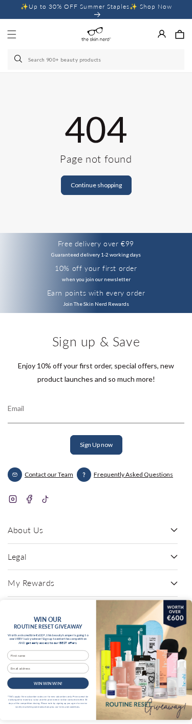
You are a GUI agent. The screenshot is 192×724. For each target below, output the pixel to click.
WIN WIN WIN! (48, 682)
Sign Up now (96, 444)
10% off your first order (96, 268)
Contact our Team (49, 474)
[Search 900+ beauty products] (19, 59)
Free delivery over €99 (96, 243)
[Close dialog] (182, 607)
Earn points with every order (96, 292)
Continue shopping (96, 185)
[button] (179, 34)
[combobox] (96, 59)
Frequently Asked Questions (133, 474)
